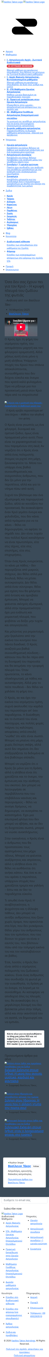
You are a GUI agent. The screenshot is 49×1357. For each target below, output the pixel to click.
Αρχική (33, 1297)
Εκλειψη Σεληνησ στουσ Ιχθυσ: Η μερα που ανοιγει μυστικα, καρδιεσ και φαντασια (23, 1075)
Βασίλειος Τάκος (19, 313)
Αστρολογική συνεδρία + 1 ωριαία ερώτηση (38, 1240)
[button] (26, 54)
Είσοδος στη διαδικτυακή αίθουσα (12, 1300)
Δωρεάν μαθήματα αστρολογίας (12, 1285)
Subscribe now (13, 1208)
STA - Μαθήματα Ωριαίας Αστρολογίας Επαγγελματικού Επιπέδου (14, 1237)
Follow (36, 1166)
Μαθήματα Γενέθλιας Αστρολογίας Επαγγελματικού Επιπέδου (14, 1270)
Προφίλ (34, 1302)
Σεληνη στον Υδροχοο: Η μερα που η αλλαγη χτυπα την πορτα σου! (23, 1104)
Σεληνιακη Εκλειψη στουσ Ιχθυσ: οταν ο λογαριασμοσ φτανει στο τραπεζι (24, 1130)
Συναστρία (35, 1248)
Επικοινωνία (36, 1307)
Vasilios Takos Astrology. (23, 1340)
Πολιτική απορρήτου (24, 1355)
